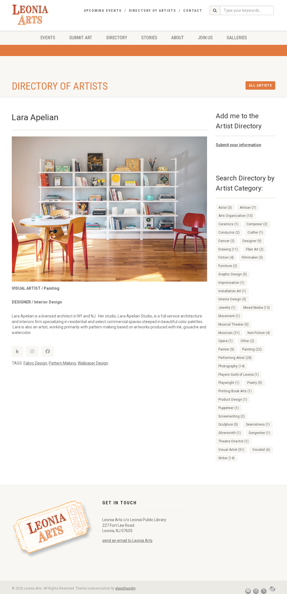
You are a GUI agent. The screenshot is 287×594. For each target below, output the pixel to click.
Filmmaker (252, 257)
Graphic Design (232, 274)
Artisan (248, 208)
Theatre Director (233, 441)
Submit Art (80, 37)
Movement (229, 316)
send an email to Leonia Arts (127, 540)
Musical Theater (233, 324)
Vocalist (261, 450)
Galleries (237, 37)
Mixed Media (256, 308)
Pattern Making (62, 363)
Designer (251, 241)
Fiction (226, 257)
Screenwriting (231, 416)
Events (47, 37)
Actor (225, 208)
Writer (226, 458)
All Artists (260, 85)
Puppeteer (228, 408)
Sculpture (228, 424)
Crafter (255, 233)
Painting (252, 349)
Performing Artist (235, 358)
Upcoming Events (103, 11)
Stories (149, 37)
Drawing (228, 249)
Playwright (228, 383)
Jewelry (226, 308)
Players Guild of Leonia (238, 375)
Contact (192, 11)
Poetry (254, 383)
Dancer (226, 241)
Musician (229, 333)
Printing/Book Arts (235, 391)
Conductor (229, 233)
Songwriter (259, 433)
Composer (256, 224)
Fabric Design (35, 363)
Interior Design (232, 299)
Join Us (205, 37)
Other (247, 341)
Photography (231, 366)
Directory (116, 37)
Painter (226, 349)
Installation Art (232, 291)
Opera (225, 341)
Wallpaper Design (93, 363)
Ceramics (228, 224)
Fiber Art (254, 249)
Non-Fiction (258, 333)
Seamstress (258, 424)
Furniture (227, 266)
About (177, 37)
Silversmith (229, 433)
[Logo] (30, 14)
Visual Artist (231, 450)
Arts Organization (235, 216)
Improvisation (231, 283)
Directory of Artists (152, 11)
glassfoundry (125, 588)
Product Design (232, 400)
